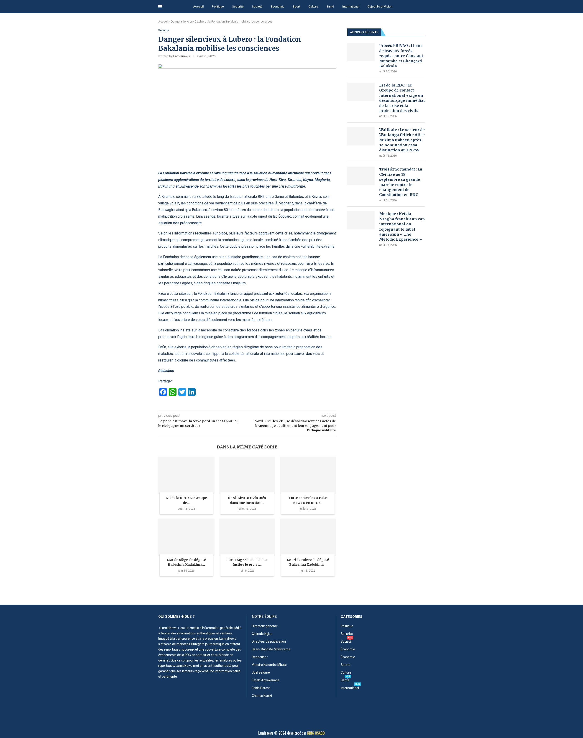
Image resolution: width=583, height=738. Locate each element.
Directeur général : (265, 626)
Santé (330, 6)
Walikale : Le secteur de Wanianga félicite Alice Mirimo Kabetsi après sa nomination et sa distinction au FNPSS (402, 140)
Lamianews (181, 56)
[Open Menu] (160, 7)
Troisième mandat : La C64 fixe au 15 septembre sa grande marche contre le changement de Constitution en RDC (400, 182)
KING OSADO (316, 733)
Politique (218, 6)
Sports (345, 664)
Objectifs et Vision (379, 6)
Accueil (163, 21)
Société (257, 6)
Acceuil (198, 6)
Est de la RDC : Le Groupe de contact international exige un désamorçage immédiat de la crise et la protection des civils (402, 98)
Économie (277, 6)
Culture (313, 6)
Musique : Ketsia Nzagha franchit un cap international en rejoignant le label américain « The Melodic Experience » (402, 226)
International (350, 6)
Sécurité (238, 6)
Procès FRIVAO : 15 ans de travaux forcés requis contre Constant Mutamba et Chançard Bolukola (401, 55)
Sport (296, 6)
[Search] (422, 7)
